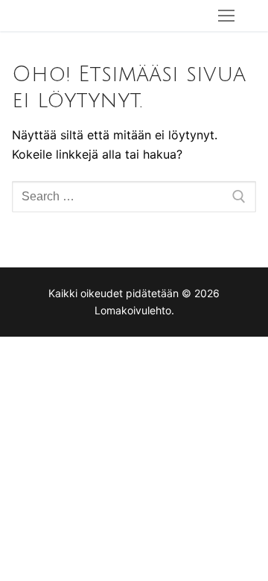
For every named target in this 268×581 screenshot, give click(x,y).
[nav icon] (226, 15)
